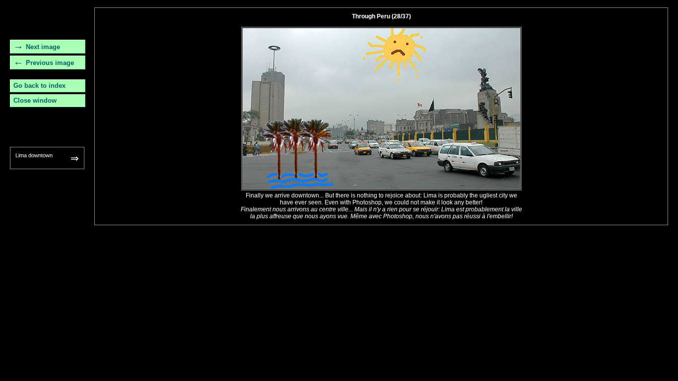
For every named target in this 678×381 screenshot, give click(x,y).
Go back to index (39, 85)
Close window (35, 100)
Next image (43, 47)
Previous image (50, 62)
